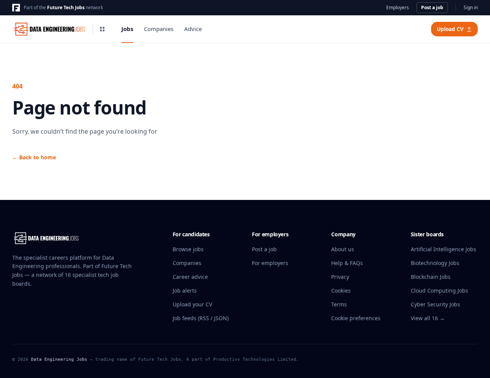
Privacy (340, 276)
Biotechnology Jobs (435, 263)
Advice (193, 29)
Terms (339, 304)
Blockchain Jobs (431, 276)
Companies (158, 29)
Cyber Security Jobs (435, 304)
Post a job (432, 7)
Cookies (341, 290)
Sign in (471, 8)
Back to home (34, 157)
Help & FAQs (347, 263)
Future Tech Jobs (66, 7)
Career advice (190, 276)
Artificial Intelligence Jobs (443, 249)
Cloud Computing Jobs (439, 290)
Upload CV (450, 29)
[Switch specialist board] (102, 29)
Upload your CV (192, 304)
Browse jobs (188, 249)
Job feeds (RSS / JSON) (201, 318)
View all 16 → (428, 318)
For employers (270, 263)
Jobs (127, 29)
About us (342, 249)
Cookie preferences (356, 318)
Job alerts (185, 290)
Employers (397, 8)
